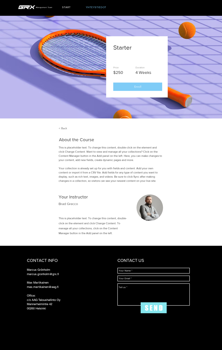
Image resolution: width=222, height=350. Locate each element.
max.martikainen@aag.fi (43, 287)
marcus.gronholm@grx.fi (43, 274)
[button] (137, 87)
